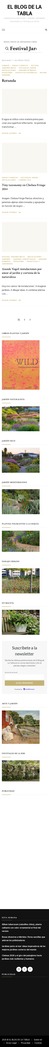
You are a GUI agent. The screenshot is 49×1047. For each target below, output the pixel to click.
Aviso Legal (11, 1043)
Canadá (5, 65)
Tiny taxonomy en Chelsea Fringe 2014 (23, 187)
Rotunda (9, 80)
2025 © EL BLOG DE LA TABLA (16, 1039)
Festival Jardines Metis (13, 257)
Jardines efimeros (27, 70)
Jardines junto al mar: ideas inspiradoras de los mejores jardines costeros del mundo (23, 948)
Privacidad (25, 1043)
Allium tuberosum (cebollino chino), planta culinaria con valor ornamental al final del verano (22, 928)
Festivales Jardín (27, 68)
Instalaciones (9, 70)
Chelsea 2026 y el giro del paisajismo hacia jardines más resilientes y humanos (22, 957)
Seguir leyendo (9, 133)
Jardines (6, 259)
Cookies (38, 1043)
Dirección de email (11, 672)
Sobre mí (38, 1039)
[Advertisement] (24, 822)
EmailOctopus (29, 689)
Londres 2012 (25, 180)
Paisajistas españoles (26, 72)
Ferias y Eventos (20, 65)
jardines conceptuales (24, 259)
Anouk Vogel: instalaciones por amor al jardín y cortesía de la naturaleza (22, 273)
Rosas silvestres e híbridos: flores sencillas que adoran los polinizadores (23, 938)
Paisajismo (7, 72)
